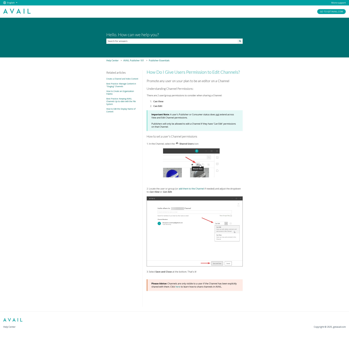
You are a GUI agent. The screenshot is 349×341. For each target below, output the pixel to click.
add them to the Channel (191, 188)
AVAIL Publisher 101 (133, 60)
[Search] (240, 41)
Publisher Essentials (159, 60)
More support (338, 2)
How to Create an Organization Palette (120, 92)
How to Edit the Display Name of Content (121, 110)
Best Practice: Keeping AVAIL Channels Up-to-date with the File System (121, 101)
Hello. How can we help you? (132, 34)
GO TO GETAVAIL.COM (331, 11)
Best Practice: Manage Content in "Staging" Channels (121, 85)
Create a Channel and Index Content (122, 78)
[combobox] (171, 41)
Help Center (112, 60)
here (177, 286)
